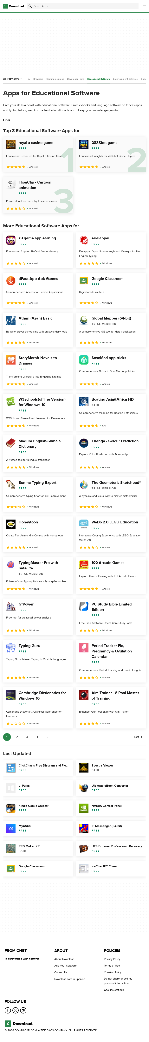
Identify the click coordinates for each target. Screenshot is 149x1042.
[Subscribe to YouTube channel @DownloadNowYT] (23, 1010)
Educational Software (98, 79)
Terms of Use (112, 965)
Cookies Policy (112, 972)
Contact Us (61, 972)
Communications (55, 79)
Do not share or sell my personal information (118, 981)
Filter (6, 120)
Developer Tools (75, 79)
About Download (64, 959)
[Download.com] (13, 6)
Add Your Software (65, 965)
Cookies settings (114, 989)
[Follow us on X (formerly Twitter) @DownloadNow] (15, 1010)
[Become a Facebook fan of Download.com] (8, 1010)
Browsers (38, 79)
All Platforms (11, 79)
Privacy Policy (112, 959)
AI (29, 79)
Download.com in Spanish (69, 979)
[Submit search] (30, 6)
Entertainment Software (125, 79)
